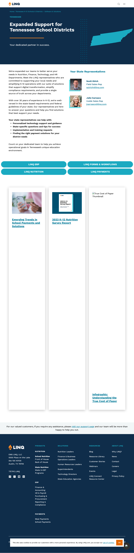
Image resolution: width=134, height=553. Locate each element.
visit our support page (83, 426)
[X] (14, 476)
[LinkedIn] (23, 476)
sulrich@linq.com (95, 87)
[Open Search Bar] (119, 4)
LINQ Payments (100, 171)
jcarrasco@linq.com (96, 104)
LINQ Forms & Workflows (100, 164)
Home (12, 11)
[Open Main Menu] (124, 3)
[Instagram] (19, 476)
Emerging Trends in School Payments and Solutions (26, 223)
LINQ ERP (33, 164)
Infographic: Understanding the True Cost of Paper (104, 398)
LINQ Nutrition (33, 171)
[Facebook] (10, 476)
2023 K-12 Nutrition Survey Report (65, 221)
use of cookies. (108, 543)
